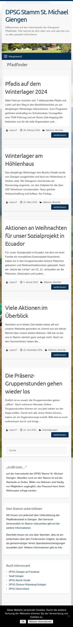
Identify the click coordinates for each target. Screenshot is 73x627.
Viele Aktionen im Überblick (26, 311)
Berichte (59, 130)
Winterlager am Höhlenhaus (24, 159)
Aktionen (50, 130)
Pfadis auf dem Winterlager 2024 (26, 87)
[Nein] (68, 616)
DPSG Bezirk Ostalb (19, 580)
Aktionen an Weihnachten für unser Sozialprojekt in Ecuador (36, 235)
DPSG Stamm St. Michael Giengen (36, 15)
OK (23, 621)
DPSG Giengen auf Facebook (24, 572)
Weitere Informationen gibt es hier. (43, 547)
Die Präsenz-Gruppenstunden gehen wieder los (33, 383)
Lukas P (13, 130)
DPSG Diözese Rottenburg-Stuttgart (27, 584)
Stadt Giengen (16, 576)
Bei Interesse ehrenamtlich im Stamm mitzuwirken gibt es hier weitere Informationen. (33, 523)
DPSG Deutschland (19, 588)
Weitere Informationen (40, 621)
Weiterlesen (60, 135)
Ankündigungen (50, 430)
